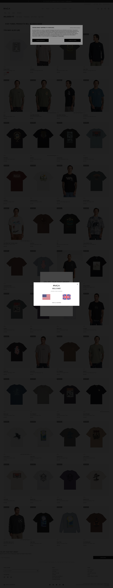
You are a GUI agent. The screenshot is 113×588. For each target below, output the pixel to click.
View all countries (56, 302)
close (77, 284)
